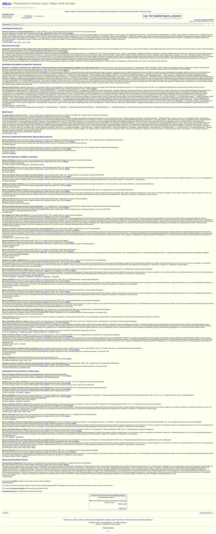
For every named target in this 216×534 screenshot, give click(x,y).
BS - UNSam (45, 364)
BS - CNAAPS (45, 350)
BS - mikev (44, 405)
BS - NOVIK (44, 191)
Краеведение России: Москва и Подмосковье (20, 371)
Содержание (63, 107)
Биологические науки (11, 45)
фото (10, 133)
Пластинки (128, 519)
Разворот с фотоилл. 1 (40, 332)
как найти (9, 17)
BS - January (45, 207)
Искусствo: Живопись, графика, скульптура (20, 157)
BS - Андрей (45, 161)
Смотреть (12, 401)
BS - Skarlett (45, 322)
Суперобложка (13, 332)
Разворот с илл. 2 (54, 332)
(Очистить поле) (39, 16)
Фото (10, 42)
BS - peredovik (45, 383)
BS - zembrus (45, 416)
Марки (135, 519)
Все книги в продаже (200, 19)
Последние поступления (84, 11)
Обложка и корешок (15, 107)
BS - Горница (45, 270)
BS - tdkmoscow (46, 376)
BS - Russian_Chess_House (49, 230)
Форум (95, 11)
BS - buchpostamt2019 (48, 88)
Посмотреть (12, 419)
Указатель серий (110, 519)
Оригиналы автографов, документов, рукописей (21, 64)
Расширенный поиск (27, 17)
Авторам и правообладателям (94, 519)
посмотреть (12, 153)
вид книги (12, 392)
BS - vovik (44, 242)
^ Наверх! (5, 513)
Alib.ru (6, 3)
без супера (19, 392)
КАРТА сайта (67, 519)
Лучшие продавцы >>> (207, 513)
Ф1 (10, 354)
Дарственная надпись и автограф (33, 107)
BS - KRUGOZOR (46, 33)
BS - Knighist (45, 116)
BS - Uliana (44, 464)
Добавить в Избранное (145, 519)
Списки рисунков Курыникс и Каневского (81, 107)
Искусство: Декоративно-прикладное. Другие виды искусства (27, 137)
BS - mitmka (44, 452)
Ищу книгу (135, 11)
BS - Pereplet (45, 281)
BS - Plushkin (45, 141)
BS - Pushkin (45, 431)
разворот (27, 392)
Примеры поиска (7, 482)
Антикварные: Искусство (12, 28)
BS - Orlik (44, 358)
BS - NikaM (44, 185)
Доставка (143, 11)
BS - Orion (44, 52)
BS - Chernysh (45, 200)
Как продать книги (125, 11)
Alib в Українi (120, 519)
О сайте (149, 11)
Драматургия (7, 112)
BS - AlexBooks (46, 216)
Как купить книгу (114, 11)
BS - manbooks (45, 396)
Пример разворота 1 (102, 107)
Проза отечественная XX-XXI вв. (15, 460)
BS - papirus (45, 302)
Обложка (11, 437)
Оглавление (19, 437)
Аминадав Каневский (119, 107)
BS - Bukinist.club (46, 311)
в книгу (118, 524)
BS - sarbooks (45, 389)
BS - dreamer (45, 291)
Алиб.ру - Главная (70, 11)
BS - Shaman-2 (45, 176)
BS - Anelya (44, 261)
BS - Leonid (44, 169)
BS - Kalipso (45, 149)
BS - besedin (45, 423)
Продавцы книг (103, 11)
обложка (11, 246)
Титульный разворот (51, 107)
